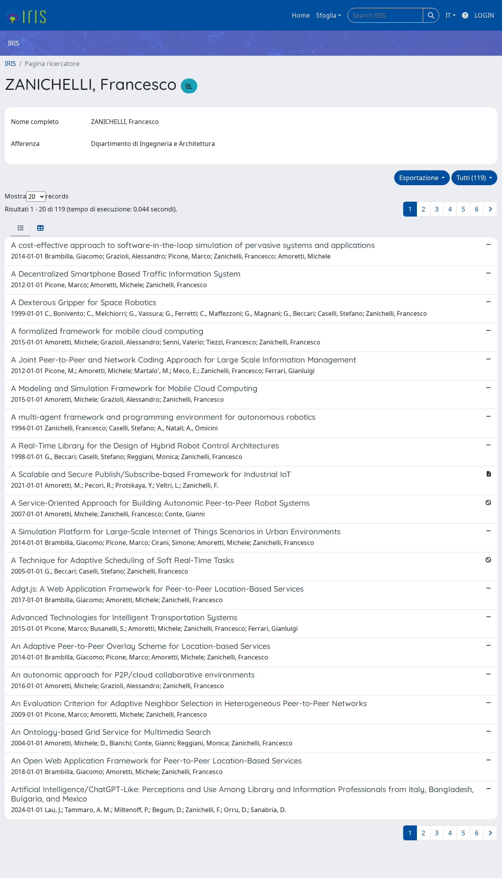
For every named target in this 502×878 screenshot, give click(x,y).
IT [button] (448, 15)
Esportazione (419, 177)
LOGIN (484, 15)
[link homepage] (28, 15)
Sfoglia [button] (326, 15)
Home (301, 15)
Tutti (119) (472, 177)
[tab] (21, 228)
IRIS (10, 63)
